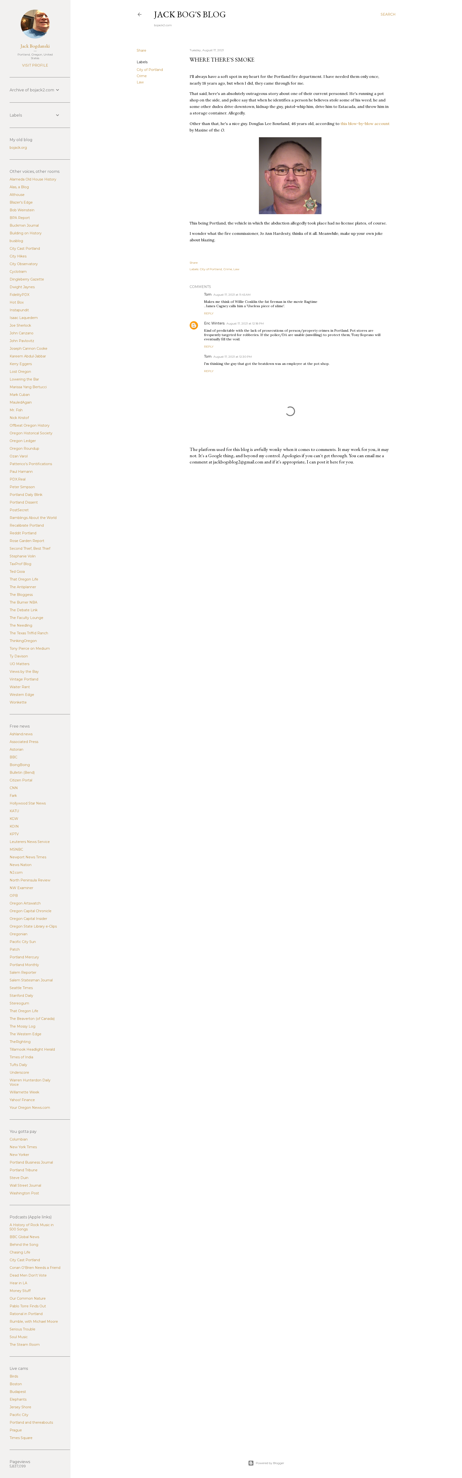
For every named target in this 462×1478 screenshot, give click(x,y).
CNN (14, 788)
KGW (14, 819)
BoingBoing (20, 765)
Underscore (19, 1072)
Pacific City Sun (23, 942)
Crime (142, 76)
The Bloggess (21, 594)
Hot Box (17, 302)
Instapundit (19, 310)
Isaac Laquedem (24, 318)
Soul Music (19, 1337)
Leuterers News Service (30, 842)
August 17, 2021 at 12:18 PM (245, 323)
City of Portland (150, 70)
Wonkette (18, 702)
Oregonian (18, 934)
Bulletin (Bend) (22, 772)
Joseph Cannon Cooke (28, 348)
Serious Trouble (22, 1329)
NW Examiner (21, 888)
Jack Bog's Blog (190, 14)
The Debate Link (24, 610)
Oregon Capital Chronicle (30, 911)
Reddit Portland (23, 533)
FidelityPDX (19, 295)
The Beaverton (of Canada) (32, 1019)
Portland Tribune (24, 1170)
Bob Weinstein (22, 210)
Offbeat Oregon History (30, 425)
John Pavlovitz (22, 341)
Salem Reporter (23, 972)
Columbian (19, 1139)
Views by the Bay (24, 671)
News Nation (21, 865)
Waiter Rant (20, 687)
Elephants (18, 1399)
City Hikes (18, 256)
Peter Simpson (22, 487)
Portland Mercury (24, 957)
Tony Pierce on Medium (30, 648)
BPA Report (20, 218)
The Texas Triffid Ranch (29, 633)
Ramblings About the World (33, 518)
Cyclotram (18, 271)
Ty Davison (19, 656)
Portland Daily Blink (26, 495)
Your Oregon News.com (30, 1107)
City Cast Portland (25, 248)
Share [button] (141, 50)
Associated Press (24, 742)
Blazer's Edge (21, 202)
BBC (13, 757)
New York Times (23, 1147)
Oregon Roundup (24, 448)
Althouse (17, 195)
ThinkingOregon (23, 641)
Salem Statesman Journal (31, 980)
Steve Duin (19, 1178)
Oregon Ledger (23, 441)
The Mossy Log (22, 1026)
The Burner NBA (23, 602)
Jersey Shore (20, 1407)
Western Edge (22, 694)
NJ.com (16, 872)
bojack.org (18, 147)
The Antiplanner (23, 587)
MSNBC (16, 849)
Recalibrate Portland (27, 525)
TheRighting (20, 1042)
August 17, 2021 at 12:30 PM (232, 356)
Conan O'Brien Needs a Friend (35, 1268)
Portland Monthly (24, 965)
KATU (14, 811)
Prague (16, 1430)
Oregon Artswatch (25, 903)
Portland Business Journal (31, 1162)
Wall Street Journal (25, 1185)
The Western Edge (25, 1034)
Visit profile (35, 65)
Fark (13, 795)
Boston (16, 1384)
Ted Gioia (17, 571)
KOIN (14, 826)
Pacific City (19, 1415)
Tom (208, 294)
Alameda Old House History (33, 179)
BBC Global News (24, 1237)
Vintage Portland (24, 679)
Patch (15, 949)
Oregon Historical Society (31, 433)
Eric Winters (214, 323)
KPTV (14, 834)
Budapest (18, 1392)
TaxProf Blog (20, 564)
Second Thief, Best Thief (30, 548)
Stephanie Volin (23, 556)
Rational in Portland (26, 1314)
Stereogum (19, 1003)
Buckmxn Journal (24, 225)
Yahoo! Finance (22, 1100)
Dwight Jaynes (22, 287)
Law (140, 82)
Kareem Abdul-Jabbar (28, 356)
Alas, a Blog (19, 187)
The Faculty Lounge (26, 618)
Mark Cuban (20, 395)
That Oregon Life (24, 579)
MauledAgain (21, 402)
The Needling (21, 625)
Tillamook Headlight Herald (32, 1049)
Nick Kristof (19, 418)
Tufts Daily (18, 1065)
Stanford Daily (21, 995)
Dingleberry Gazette (27, 279)
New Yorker (19, 1155)
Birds (14, 1376)
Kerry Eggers (21, 364)
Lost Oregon (20, 371)
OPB (14, 895)
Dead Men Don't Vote (28, 1275)
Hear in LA (18, 1283)
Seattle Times (21, 988)
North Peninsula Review (30, 880)
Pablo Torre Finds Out (28, 1306)
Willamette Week (24, 1092)
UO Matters (19, 664)
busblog (16, 241)
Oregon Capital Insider (28, 919)
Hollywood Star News (28, 803)
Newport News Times (28, 857)
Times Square (21, 1438)
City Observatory (24, 264)
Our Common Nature (28, 1298)
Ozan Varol (19, 456)
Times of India (21, 1057)
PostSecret (19, 510)
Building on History (26, 233)
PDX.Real (18, 479)
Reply (208, 313)
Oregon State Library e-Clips (33, 926)
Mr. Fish (16, 410)
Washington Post (24, 1193)
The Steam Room (25, 1344)
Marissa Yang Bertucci (28, 387)
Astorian (16, 749)
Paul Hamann (21, 471)
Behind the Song (24, 1244)
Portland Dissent (24, 502)
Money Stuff (20, 1291)
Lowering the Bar (24, 379)
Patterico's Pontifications (31, 464)
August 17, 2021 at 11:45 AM (231, 294)
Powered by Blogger (270, 1463)
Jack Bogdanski (35, 46)
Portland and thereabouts (31, 1422)
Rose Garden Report (27, 541)
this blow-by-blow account (365, 123)
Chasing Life (20, 1252)
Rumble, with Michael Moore (34, 1321)
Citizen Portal (21, 780)
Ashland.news (21, 734)
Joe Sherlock (20, 325)
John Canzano (21, 333)
